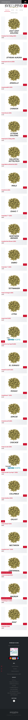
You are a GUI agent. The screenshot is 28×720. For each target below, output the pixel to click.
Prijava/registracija (6, 1)
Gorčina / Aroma (14, 12)
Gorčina (21, 10)
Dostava (15, 668)
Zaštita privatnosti (15, 671)
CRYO (17, 10)
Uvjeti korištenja (15, 666)
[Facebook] (14, 701)
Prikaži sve (7, 10)
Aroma (12, 10)
